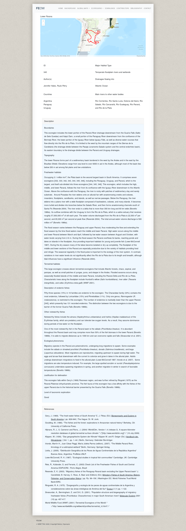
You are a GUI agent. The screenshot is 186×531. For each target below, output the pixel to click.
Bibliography (136, 8)
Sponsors (66, 524)
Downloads (110, 8)
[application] (93, 37)
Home (60, 8)
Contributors (123, 8)
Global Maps (83, 8)
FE (40, 8)
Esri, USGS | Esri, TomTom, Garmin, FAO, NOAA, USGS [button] (55, 56)
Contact (147, 8)
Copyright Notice (56, 524)
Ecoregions (96, 8)
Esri (144, 56)
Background (70, 8)
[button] (43, 21)
